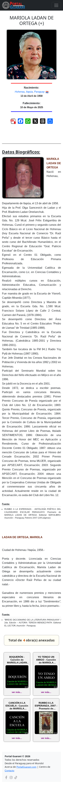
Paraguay (39, 91)
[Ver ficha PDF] (11, 122)
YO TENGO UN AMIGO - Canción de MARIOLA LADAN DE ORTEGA (46, 660)
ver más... (17, 692)
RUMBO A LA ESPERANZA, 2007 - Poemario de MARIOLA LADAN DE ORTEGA (46, 705)
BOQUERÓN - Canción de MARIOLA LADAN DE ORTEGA (17, 660)
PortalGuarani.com (26, 767)
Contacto (9, 770)
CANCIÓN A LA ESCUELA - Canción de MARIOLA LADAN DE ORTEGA (17, 705)
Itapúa (29, 91)
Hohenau (20, 91)
